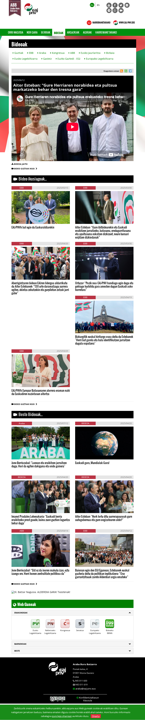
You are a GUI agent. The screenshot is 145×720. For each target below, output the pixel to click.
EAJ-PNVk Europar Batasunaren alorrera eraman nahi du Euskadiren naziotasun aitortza (40, 392)
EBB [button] (30, 53)
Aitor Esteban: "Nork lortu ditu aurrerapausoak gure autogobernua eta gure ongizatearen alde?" (103, 518)
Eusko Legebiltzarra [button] (25, 58)
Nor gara (32, 32)
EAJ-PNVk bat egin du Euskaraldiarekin (32, 227)
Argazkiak (73, 32)
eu (92, 5)
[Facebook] (115, 5)
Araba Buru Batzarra (85, 664)
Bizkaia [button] (109, 53)
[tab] (72, 613)
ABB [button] (72, 53)
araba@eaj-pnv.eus (86, 688)
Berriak (45, 32)
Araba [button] (42, 53)
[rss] (121, 71)
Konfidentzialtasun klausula (89, 699)
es (98, 5)
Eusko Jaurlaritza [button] (90, 53)
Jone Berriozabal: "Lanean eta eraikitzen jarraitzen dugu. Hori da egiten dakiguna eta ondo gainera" (39, 464)
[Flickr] (127, 5)
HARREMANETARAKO (101, 22)
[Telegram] (109, 10)
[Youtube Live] (121, 10)
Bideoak (58, 32)
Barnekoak (20, 644)
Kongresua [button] (58, 53)
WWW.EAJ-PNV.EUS (127, 22)
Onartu (96, 716)
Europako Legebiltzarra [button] (99, 58)
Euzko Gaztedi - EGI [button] (68, 58)
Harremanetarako (106, 32)
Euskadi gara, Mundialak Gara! (92, 463)
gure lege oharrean (62, 716)
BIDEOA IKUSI (23, 218)
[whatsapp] (125, 71)
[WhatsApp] (115, 10)
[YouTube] (109, 5)
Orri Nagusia (15, 32)
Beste (17, 650)
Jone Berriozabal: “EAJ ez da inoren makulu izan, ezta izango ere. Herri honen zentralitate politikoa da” (40, 572)
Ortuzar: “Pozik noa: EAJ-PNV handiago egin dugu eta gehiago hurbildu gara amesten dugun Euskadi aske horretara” (104, 286)
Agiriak (87, 32)
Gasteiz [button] (47, 58)
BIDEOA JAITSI (21, 164)
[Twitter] (121, 5)
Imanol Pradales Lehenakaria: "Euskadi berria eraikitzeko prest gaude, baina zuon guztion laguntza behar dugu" (40, 519)
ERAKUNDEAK (20, 612)
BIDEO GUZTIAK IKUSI (25, 168)
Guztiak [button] (18, 53)
